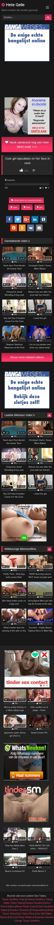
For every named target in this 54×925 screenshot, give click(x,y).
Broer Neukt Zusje (26, 906)
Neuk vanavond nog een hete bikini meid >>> (29, 144)
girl (40, 207)
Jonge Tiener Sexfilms (27, 921)
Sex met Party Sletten (20, 917)
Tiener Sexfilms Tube (13, 899)
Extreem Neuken (33, 903)
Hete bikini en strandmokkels (28, 200)
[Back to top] (44, 916)
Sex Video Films (25, 913)
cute (15, 207)
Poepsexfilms (38, 910)
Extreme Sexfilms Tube (38, 899)
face (28, 207)
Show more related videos (27, 357)
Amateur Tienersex (19, 910)
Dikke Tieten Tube (13, 903)
